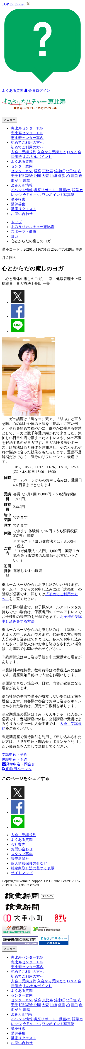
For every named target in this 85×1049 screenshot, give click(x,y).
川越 (26, 180)
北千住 (71, 171)
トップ (16, 222)
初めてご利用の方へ (27, 147)
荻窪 (37, 171)
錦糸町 (59, 171)
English (20, 4)
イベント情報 (22, 190)
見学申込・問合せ (20, 764)
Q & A (72, 152)
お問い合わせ (22, 214)
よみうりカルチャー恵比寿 (32, 227)
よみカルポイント (37, 157)
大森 (45, 176)
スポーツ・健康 (23, 231)
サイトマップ (22, 873)
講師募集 (18, 204)
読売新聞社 (20, 859)
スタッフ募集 (22, 854)
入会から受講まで (51, 152)
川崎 (53, 176)
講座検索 (18, 199)
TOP (5, 4)
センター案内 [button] (22, 166)
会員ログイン (38, 90)
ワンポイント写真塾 (58, 195)
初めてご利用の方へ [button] (27, 142)
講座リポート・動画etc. (52, 190)
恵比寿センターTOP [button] (27, 128)
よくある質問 (22, 161)
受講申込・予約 (14, 755)
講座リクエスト (23, 209)
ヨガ (14, 236)
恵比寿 (47, 171)
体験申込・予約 (14, 759)
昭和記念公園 (30, 176)
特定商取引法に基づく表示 (32, 868)
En (12, 4)
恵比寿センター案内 (27, 138)
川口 (74, 176)
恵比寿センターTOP (27, 133)
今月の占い (32, 195)
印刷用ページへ (18, 769)
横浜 (61, 176)
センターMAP (22, 171)
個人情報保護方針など (29, 863)
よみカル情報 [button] (22, 185)
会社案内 (18, 844)
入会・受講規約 (23, 152)
